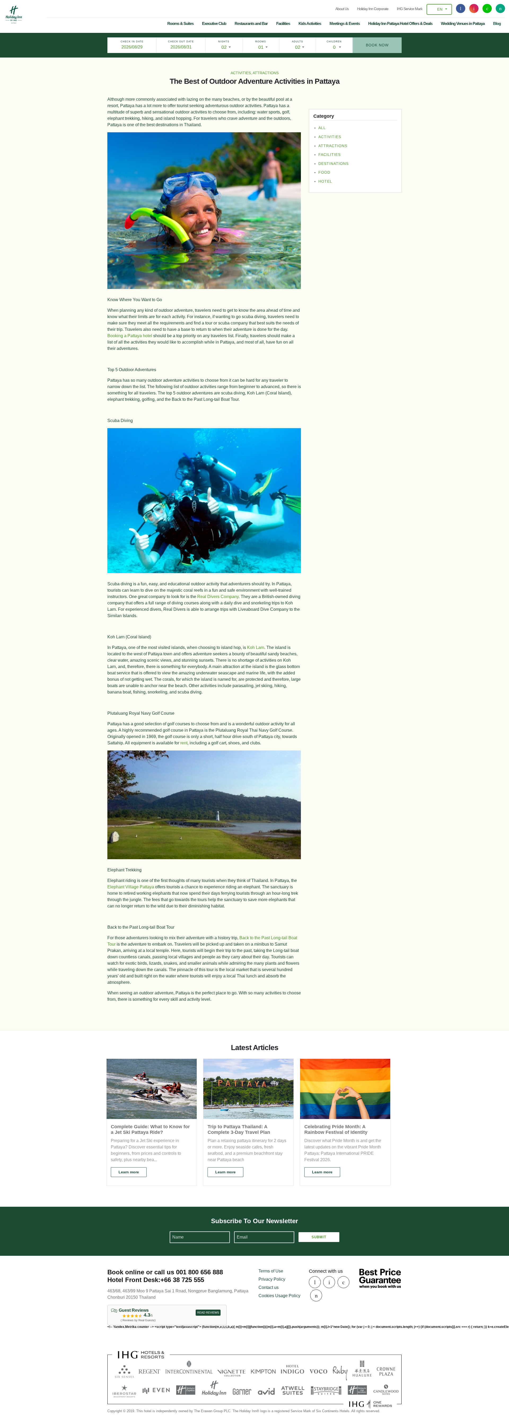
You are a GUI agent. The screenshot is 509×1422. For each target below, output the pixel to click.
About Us (342, 9)
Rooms (260, 41)
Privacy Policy (271, 1279)
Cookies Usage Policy (279, 1295)
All (322, 128)
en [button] (440, 9)
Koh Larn (255, 647)
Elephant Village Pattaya (130, 887)
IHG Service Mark (409, 9)
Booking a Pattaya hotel (129, 335)
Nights (223, 41)
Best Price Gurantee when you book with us (380, 1278)
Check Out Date (181, 41)
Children (334, 41)
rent (183, 743)
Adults (297, 41)
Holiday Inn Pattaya (14, 14)
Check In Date (132, 41)
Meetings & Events (345, 23)
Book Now (377, 45)
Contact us (268, 1287)
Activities (329, 137)
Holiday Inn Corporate (372, 9)
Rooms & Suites (180, 23)
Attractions (332, 146)
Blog (497, 23)
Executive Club (214, 23)
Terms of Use (270, 1271)
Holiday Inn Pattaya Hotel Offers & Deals (400, 23)
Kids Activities (310, 23)
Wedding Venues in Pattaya (463, 23)
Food (324, 172)
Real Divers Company (218, 596)
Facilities (283, 23)
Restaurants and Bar (251, 23)
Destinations (333, 163)
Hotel (325, 181)
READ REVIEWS (208, 1312)
